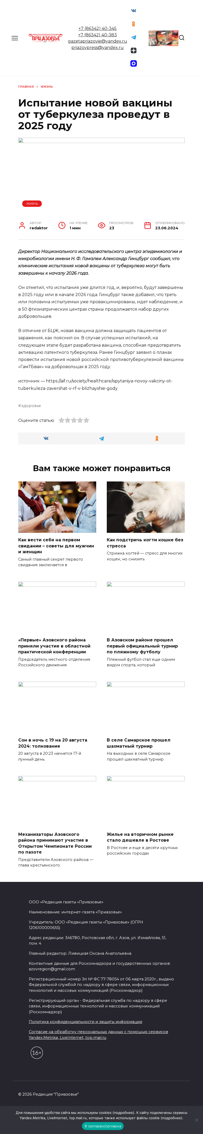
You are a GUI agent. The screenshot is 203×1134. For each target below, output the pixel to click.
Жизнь (32, 204)
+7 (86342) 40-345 (98, 28)
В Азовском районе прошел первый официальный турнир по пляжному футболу (142, 645)
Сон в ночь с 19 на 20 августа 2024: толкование (52, 743)
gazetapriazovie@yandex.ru (97, 41)
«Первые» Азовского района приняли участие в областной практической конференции (54, 645)
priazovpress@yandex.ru (97, 47)
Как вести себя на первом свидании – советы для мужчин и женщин (56, 545)
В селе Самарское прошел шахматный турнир (138, 743)
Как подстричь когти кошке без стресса (145, 542)
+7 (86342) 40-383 (97, 34)
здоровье (31, 405)
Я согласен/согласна (103, 1126)
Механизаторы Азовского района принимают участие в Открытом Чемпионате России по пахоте (55, 843)
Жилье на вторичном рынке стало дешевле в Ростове (140, 837)
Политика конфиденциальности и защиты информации (85, 1021)
